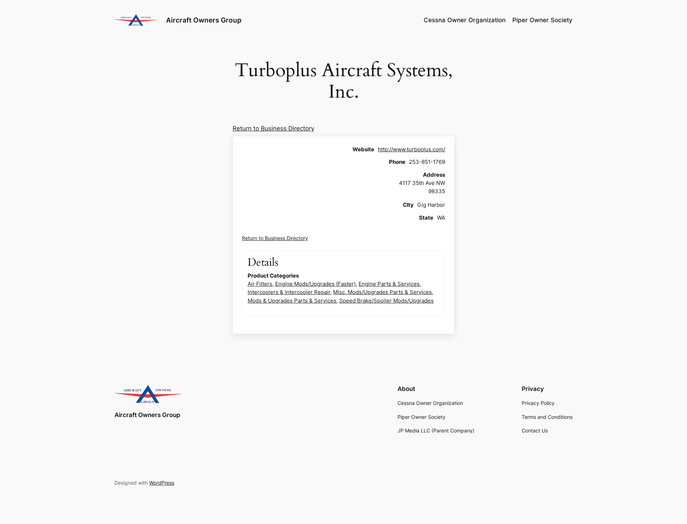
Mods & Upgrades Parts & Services (292, 300)
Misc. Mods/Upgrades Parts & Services (382, 292)
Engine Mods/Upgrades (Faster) (315, 283)
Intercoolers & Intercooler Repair (289, 292)
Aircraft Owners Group (204, 20)
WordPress (161, 483)
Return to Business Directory (273, 128)
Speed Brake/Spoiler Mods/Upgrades (386, 300)
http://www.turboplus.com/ (411, 149)
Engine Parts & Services (389, 283)
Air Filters (260, 283)
